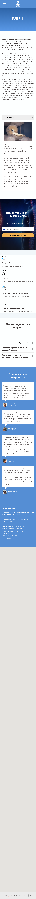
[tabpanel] (18, 155)
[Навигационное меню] (4, 4)
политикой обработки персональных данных (12, 897)
